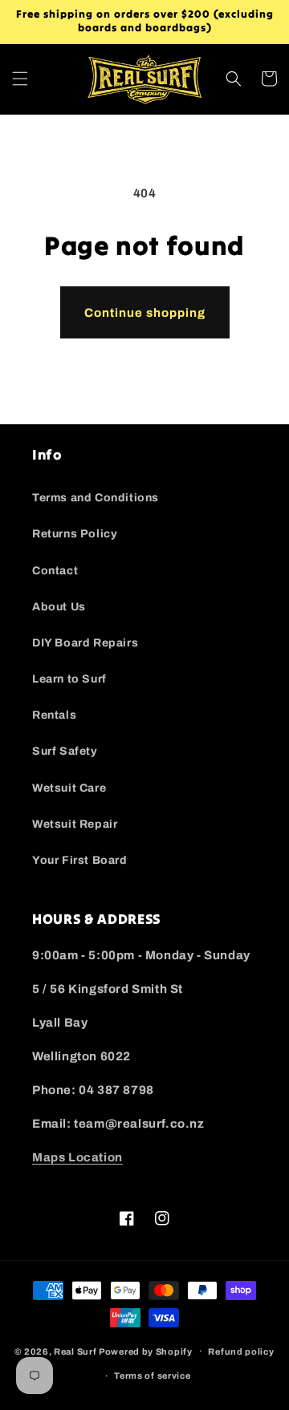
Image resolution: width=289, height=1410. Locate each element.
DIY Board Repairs (85, 643)
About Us (59, 607)
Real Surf (75, 1350)
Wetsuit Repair (74, 824)
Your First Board (80, 860)
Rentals (54, 715)
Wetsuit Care (69, 788)
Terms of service (152, 1375)
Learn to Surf (69, 679)
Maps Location (77, 1157)
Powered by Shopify (146, 1350)
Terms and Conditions (95, 498)
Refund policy (241, 1351)
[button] (20, 78)
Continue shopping (145, 312)
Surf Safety (65, 751)
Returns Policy (74, 534)
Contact (55, 571)
